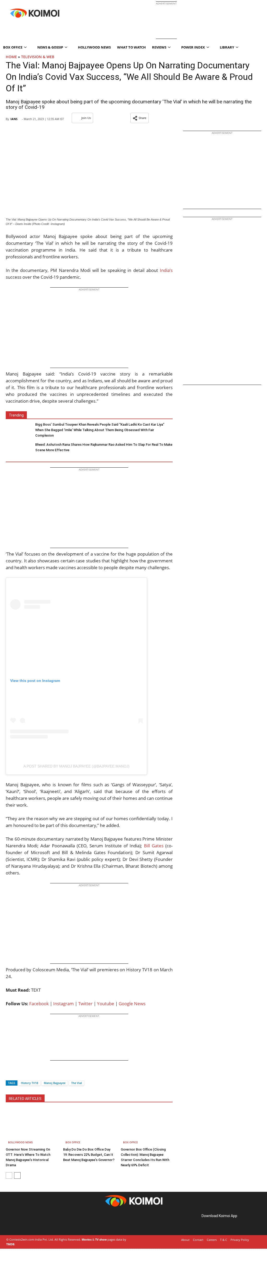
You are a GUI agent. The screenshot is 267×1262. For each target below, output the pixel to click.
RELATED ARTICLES (25, 1099)
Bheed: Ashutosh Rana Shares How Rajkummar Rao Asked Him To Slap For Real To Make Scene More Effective (103, 447)
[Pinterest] (28, 1221)
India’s (166, 270)
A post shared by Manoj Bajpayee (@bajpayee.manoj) (76, 766)
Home (11, 56)
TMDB (10, 1244)
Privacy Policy (239, 1240)
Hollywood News (94, 47)
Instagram (63, 1004)
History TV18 (29, 1083)
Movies (87, 1239)
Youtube (105, 1004)
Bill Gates (153, 846)
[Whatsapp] (27, 1073)
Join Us (86, 118)
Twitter (85, 1004)
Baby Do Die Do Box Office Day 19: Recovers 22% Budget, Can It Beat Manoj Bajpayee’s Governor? (88, 1154)
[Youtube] (43, 1221)
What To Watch (131, 47)
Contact (198, 1240)
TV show (101, 1239)
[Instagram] (21, 1221)
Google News (132, 1004)
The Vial (76, 1083)
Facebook (39, 1004)
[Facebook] (10, 1073)
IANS (13, 119)
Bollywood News (20, 1142)
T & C (223, 1240)
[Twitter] (18, 1073)
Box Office (72, 1142)
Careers (212, 1240)
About (185, 1240)
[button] (139, 118)
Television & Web (37, 56)
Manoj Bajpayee (54, 1083)
